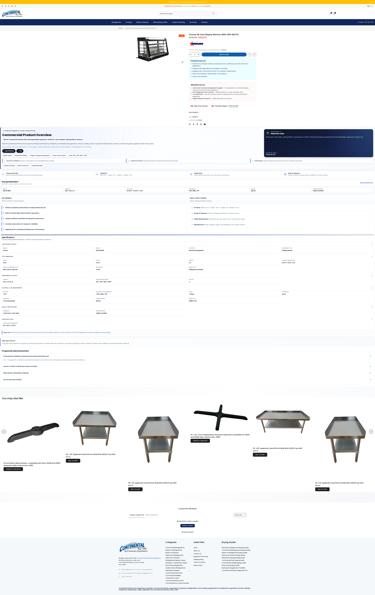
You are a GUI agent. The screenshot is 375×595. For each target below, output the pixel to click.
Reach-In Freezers (172, 553)
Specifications (9, 151)
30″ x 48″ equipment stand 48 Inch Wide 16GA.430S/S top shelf (296, 448)
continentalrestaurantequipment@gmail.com (137, 573)
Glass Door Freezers (173, 558)
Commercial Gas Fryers (174, 573)
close (4, 2)
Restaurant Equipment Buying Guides (235, 548)
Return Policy (198, 565)
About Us (197, 551)
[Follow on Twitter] (5, 6)
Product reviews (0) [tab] (137, 515)
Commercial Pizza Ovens (175, 580)
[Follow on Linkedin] (12, 6)
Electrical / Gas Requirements (12, 288)
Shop (195, 548)
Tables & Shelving (178, 22)
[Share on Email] (205, 124)
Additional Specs (7, 319)
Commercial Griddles (173, 575)
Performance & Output (9, 275)
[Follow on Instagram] (9, 6)
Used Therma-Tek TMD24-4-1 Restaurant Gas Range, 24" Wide (172, 448)
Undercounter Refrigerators (176, 568)
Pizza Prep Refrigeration (174, 565)
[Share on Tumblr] (201, 124)
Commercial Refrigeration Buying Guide (236, 550)
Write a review (187, 526)
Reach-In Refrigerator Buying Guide (234, 553)
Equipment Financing (201, 556)
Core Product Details (9, 244)
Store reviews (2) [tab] (151, 515)
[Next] (371, 424)
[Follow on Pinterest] (15, 6)
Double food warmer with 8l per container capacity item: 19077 (109, 445)
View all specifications (366, 183)
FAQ (20, 151)
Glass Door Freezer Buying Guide (233, 555)
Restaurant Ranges (173, 570)
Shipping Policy (199, 559)
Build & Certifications (9, 307)
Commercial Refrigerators (175, 548)
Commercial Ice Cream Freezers (177, 583)
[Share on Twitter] (193, 124)
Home (121, 28)
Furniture (204, 22)
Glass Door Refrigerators (174, 555)
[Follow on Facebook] (2, 6)
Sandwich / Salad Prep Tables (176, 563)
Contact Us (197, 554)
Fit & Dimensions (7, 256)
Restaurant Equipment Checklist (233, 568)
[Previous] (4, 424)
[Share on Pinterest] (197, 124)
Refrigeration (116, 22)
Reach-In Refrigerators (174, 550)
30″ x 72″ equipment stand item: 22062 (224, 440)
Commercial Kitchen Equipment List (235, 570)
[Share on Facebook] (190, 124)
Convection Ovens (172, 578)
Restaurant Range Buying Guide (233, 558)
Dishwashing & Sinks (160, 22)
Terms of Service (199, 562)
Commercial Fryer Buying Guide (233, 560)
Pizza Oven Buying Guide (230, 565)
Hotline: (366, 22)
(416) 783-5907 (233, 106)
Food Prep (193, 22)
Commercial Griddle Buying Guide (234, 563)
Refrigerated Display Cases (175, 560)
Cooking (129, 22)
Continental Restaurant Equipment (149, 558)
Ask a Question (193, 112)
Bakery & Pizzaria (142, 22)
